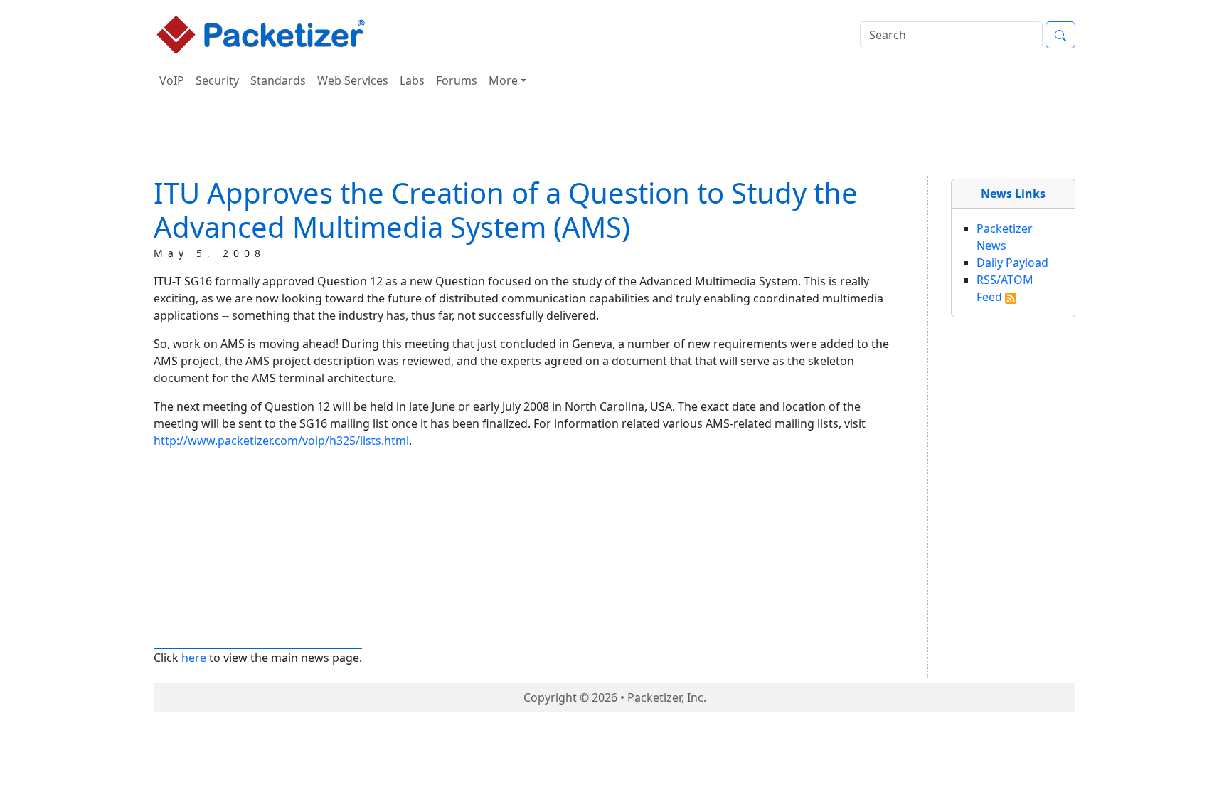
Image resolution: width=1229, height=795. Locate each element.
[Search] (1060, 34)
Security (217, 80)
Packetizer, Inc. (666, 697)
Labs (412, 80)
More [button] (503, 80)
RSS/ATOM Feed (1005, 288)
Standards (278, 80)
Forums (456, 80)
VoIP (171, 80)
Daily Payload (1012, 262)
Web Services (352, 80)
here (193, 657)
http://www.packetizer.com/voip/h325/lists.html (281, 440)
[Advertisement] (614, 138)
